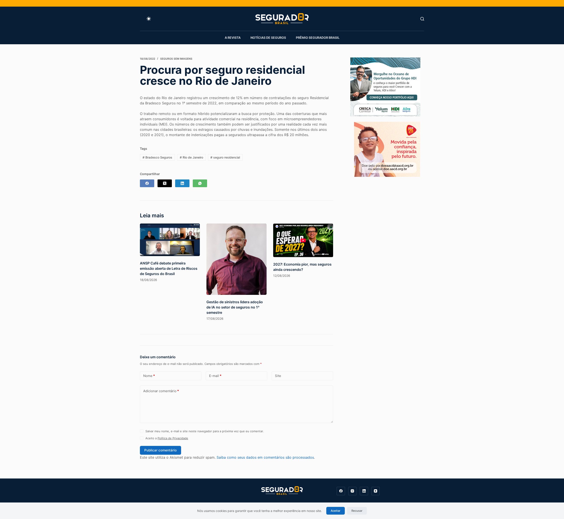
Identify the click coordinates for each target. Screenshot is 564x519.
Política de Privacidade (173, 438)
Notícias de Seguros (268, 37)
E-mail (215, 376)
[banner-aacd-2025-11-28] (387, 149)
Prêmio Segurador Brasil (318, 37)
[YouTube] (375, 491)
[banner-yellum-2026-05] (385, 86)
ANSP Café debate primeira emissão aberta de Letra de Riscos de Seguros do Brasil (168, 268)
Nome (149, 376)
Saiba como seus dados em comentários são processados (265, 457)
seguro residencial (225, 157)
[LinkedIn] (182, 183)
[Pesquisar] (422, 19)
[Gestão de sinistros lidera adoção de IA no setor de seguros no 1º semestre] (236, 259)
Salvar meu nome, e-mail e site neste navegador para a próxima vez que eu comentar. (204, 431)
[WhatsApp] (200, 183)
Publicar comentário (160, 450)
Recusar (356, 510)
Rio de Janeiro (191, 157)
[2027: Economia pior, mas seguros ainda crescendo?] (303, 240)
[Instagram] (352, 491)
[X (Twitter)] (165, 183)
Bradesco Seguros (157, 157)
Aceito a (166, 438)
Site (278, 376)
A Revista (233, 37)
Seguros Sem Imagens (176, 58)
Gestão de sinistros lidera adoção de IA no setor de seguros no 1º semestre (234, 307)
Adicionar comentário (161, 391)
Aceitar (335, 510)
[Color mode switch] (149, 19)
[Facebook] (147, 183)
